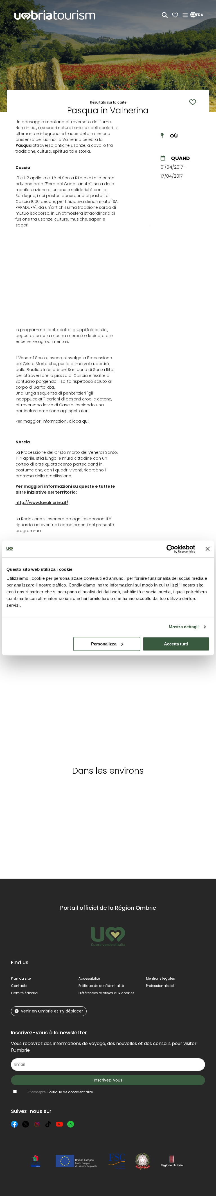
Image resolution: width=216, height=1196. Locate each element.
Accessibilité (89, 978)
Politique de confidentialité (101, 985)
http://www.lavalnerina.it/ (41, 502)
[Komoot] (70, 1124)
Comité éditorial (25, 993)
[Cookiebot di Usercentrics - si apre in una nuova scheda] (170, 549)
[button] (197, 15)
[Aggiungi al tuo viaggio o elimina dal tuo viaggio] (40, 790)
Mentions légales (160, 978)
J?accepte (60, 1092)
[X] (25, 1124)
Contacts (19, 985)
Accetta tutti (176, 643)
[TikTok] (48, 1124)
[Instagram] (36, 1124)
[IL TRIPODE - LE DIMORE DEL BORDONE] (83, 697)
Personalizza (103, 643)
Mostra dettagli (184, 626)
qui (85, 421)
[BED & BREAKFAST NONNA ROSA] (35, 697)
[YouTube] (59, 1124)
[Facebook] (14, 1124)
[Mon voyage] (175, 15)
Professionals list (160, 985)
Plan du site (21, 978)
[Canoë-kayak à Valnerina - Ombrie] (178, 697)
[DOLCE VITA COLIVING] (130, 697)
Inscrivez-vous (108, 1080)
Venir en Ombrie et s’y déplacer (52, 1011)
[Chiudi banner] (208, 549)
